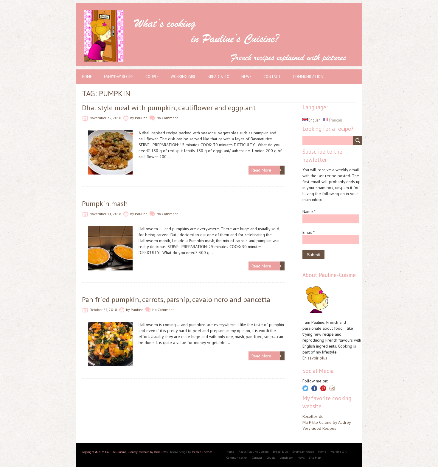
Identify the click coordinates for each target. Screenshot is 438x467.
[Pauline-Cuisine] (219, 6)
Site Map (315, 458)
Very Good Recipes (319, 428)
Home (87, 76)
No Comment (167, 118)
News (246, 76)
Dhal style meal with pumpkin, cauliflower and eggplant (169, 107)
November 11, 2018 (105, 213)
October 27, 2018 (103, 309)
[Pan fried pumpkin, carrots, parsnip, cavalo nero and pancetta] (110, 324)
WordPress (160, 452)
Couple (152, 76)
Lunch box (286, 458)
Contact (272, 76)
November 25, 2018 (105, 118)
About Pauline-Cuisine (253, 452)
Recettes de (313, 416)
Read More (261, 170)
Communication (308, 76)
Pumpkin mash (105, 203)
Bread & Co (218, 76)
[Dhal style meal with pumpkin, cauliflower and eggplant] (110, 133)
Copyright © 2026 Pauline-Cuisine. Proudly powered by (118, 452)
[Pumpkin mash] (110, 228)
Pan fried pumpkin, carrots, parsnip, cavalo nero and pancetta (176, 299)
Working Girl (183, 76)
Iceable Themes (202, 452)
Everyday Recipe (118, 76)
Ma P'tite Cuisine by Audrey (326, 422)
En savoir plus (314, 358)
